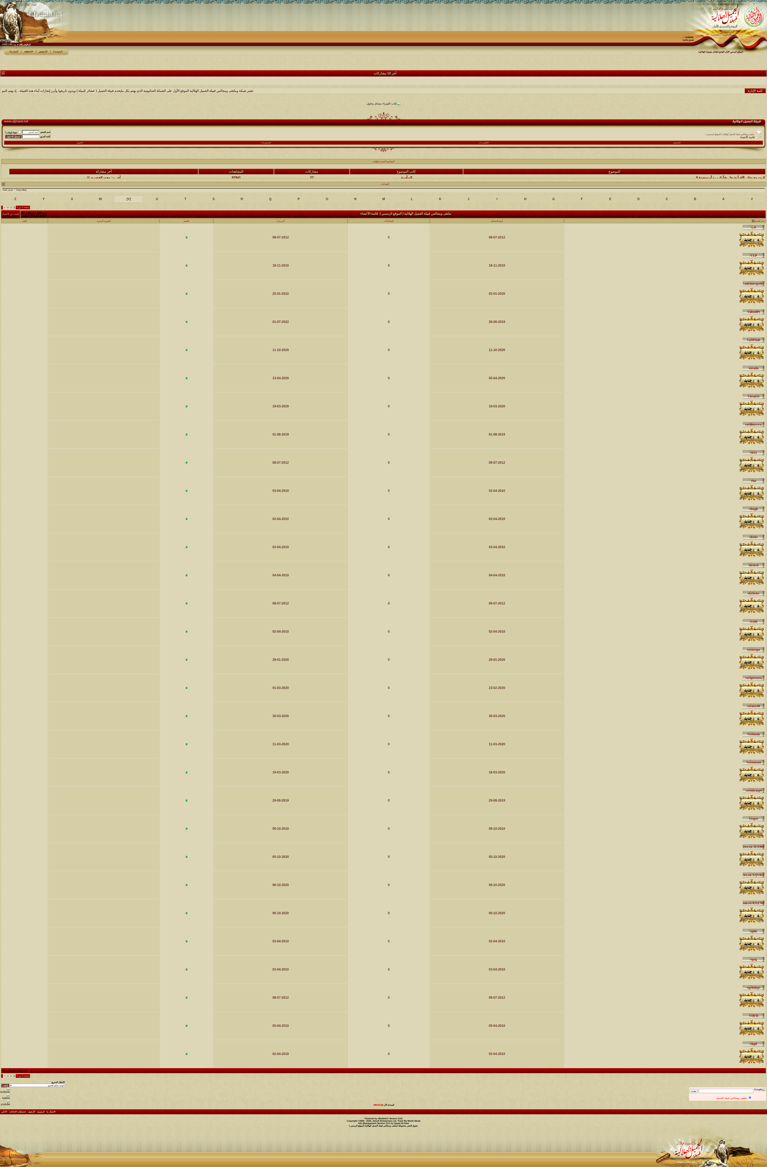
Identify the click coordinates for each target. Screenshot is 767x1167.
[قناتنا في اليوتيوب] (5, 1104)
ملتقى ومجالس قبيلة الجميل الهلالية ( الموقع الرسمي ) (730, 134)
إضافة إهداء (21, 190)
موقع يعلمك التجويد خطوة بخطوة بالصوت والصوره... (730, 173)
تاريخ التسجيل (497, 221)
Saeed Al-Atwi (401, 1123)
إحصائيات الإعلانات (17, 1111)
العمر (24, 221)
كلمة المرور (45, 136)
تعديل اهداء (8, 190)
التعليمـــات (484, 142)
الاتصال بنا (51, 1111)
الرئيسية (41, 1111)
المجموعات (266, 142)
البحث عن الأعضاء (10, 214)
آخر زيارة (280, 221)
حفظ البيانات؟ (11, 132)
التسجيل (677, 142)
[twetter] (5, 1098)
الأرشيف (31, 1111)
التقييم (186, 221)
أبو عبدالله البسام (406, 173)
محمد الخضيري (100, 173)
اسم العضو (45, 132)
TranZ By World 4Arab (408, 1121)
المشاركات (388, 221)
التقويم (80, 142)
